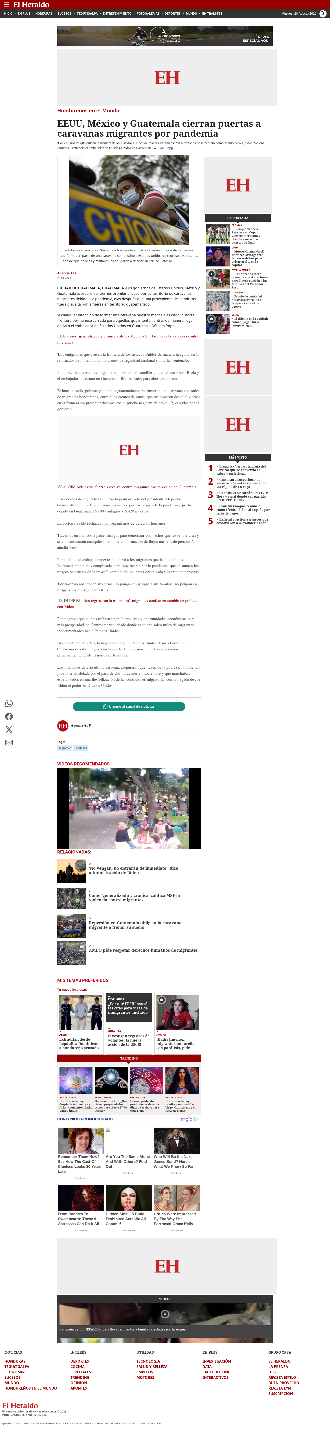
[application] (129, 808)
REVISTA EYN (279, 1388)
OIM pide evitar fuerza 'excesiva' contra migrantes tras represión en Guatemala (132, 486)
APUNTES (78, 1388)
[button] (9, 703)
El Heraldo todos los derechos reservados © (34, 1411)
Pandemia (81, 748)
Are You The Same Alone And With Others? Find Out (128, 1162)
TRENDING (80, 1377)
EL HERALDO (279, 1361)
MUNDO (11, 1382)
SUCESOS (12, 1377)
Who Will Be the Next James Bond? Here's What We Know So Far (174, 1162)
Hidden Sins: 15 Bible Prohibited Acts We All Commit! (126, 1219)
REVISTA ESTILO (282, 1377)
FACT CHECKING (216, 1372)
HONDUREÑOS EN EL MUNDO (30, 1388)
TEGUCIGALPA (16, 1366)
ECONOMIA (14, 1372)
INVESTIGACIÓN (216, 1361)
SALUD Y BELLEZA (151, 1366)
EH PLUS (210, 1352)
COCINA (77, 1366)
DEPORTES (79, 1361)
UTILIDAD (145, 1352)
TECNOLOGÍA (148, 1361)
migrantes (64, 748)
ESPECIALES (80, 1372)
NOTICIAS (13, 1352)
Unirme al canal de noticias (132, 706)
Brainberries (81, 1178)
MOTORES (145, 1377)
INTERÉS (78, 1352)
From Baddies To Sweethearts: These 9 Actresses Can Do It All (78, 1219)
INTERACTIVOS (215, 1377)
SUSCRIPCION (280, 1393)
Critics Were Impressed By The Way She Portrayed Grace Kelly (175, 1219)
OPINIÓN (78, 1382)
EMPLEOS (144, 1372)
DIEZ (272, 1372)
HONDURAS (14, 1361)
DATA (207, 1366)
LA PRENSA (278, 1366)
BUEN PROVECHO (283, 1382)
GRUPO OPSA (279, 1352)
